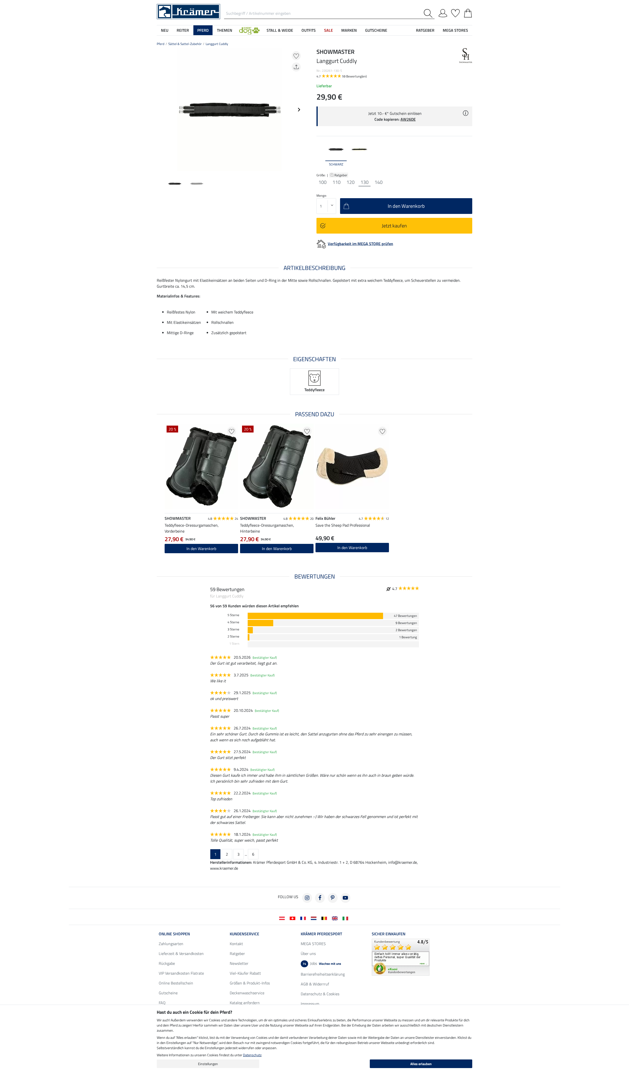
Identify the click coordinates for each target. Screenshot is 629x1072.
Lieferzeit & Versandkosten (181, 953)
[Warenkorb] (468, 12)
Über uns (308, 953)
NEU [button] (164, 30)
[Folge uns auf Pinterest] (333, 898)
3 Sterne (233, 629)
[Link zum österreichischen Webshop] (283, 918)
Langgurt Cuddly (217, 43)
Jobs (322, 963)
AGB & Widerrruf (315, 984)
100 (322, 182)
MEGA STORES (455, 30)
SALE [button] (328, 30)
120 (350, 182)
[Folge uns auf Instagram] (307, 898)
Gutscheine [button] (376, 30)
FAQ (162, 1003)
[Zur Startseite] (188, 11)
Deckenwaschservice (247, 993)
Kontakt (236, 944)
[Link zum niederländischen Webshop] (314, 918)
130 (364, 182)
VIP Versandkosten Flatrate (181, 973)
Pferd (160, 43)
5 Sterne (233, 615)
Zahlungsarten (171, 944)
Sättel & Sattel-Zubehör (185, 43)
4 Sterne (233, 622)
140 (378, 182)
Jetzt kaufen (394, 225)
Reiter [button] (183, 30)
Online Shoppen (174, 934)
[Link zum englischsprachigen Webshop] (336, 918)
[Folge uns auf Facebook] (320, 898)
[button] (249, 30)
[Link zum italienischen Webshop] (346, 918)
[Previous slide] (161, 110)
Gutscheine (168, 993)
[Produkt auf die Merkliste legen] (296, 55)
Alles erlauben (421, 1063)
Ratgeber (341, 175)
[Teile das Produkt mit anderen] (296, 67)
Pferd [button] (203, 30)
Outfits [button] (308, 30)
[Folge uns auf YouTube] (345, 898)
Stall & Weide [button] (280, 30)
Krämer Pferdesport (321, 934)
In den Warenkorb (201, 548)
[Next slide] (299, 110)
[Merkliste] (455, 12)
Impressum (310, 1004)
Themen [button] (224, 30)
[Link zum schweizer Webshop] (293, 918)
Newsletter (239, 963)
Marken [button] (349, 30)
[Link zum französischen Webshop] (304, 918)
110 (336, 182)
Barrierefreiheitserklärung (323, 974)
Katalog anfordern (245, 1003)
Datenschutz (252, 1054)
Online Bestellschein (176, 983)
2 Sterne (233, 636)
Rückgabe (167, 963)
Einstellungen (208, 1063)
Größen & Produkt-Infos (250, 983)
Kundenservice (244, 934)
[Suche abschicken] (429, 13)
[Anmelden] (443, 12)
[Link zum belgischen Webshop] (325, 918)
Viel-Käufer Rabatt (245, 973)
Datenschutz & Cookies (320, 994)
